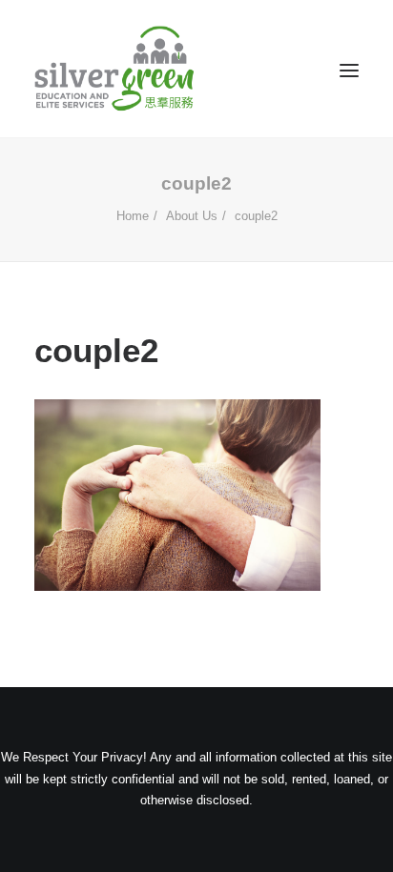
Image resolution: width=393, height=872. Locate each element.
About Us (191, 216)
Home (132, 216)
